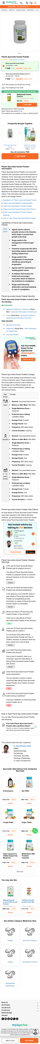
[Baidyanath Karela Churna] (9, 100)
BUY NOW (29, 1040)
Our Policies (6, 1005)
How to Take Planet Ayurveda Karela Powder (19, 218)
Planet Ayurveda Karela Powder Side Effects (19, 209)
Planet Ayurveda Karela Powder (10, 146)
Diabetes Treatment (21, 309)
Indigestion (10, 329)
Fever (8, 315)
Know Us (5, 1002)
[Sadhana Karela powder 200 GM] (29, 891)
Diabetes (9, 309)
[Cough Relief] (10, 813)
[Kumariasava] (10, 782)
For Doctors (6, 1010)
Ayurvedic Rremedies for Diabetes (23, 312)
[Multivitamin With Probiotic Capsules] (29, 845)
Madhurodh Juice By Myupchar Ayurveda (30, 146)
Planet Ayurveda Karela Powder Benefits (18, 203)
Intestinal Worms (12, 335)
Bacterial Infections (13, 325)
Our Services (6, 1007)
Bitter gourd (5, 230)
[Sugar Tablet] (29, 813)
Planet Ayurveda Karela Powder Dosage (17, 206)
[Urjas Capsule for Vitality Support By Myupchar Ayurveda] (10, 845)
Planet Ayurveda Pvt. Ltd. (14, 111)
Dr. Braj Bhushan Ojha (22, 746)
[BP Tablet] (29, 782)
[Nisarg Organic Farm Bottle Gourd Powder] (10, 891)
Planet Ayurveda (18, 109)
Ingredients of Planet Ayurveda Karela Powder (20, 200)
